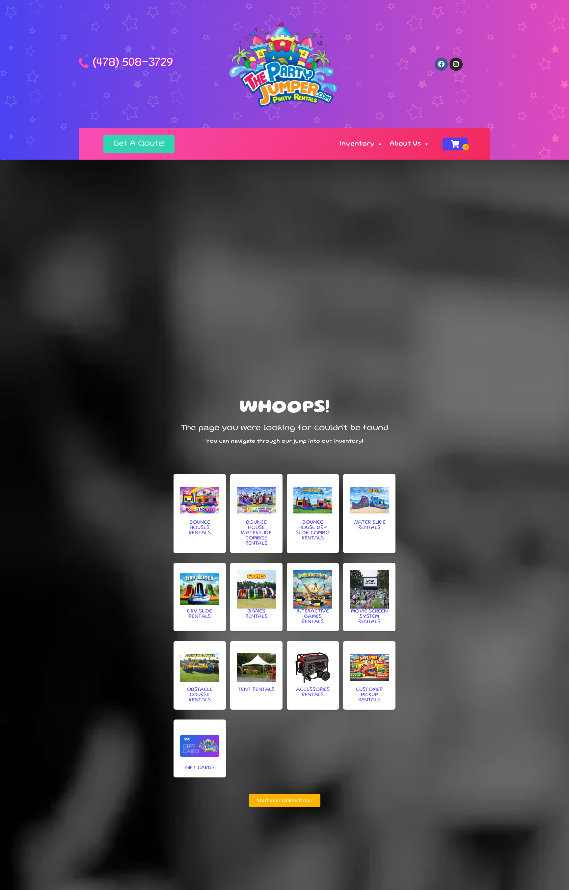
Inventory (357, 144)
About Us (405, 144)
